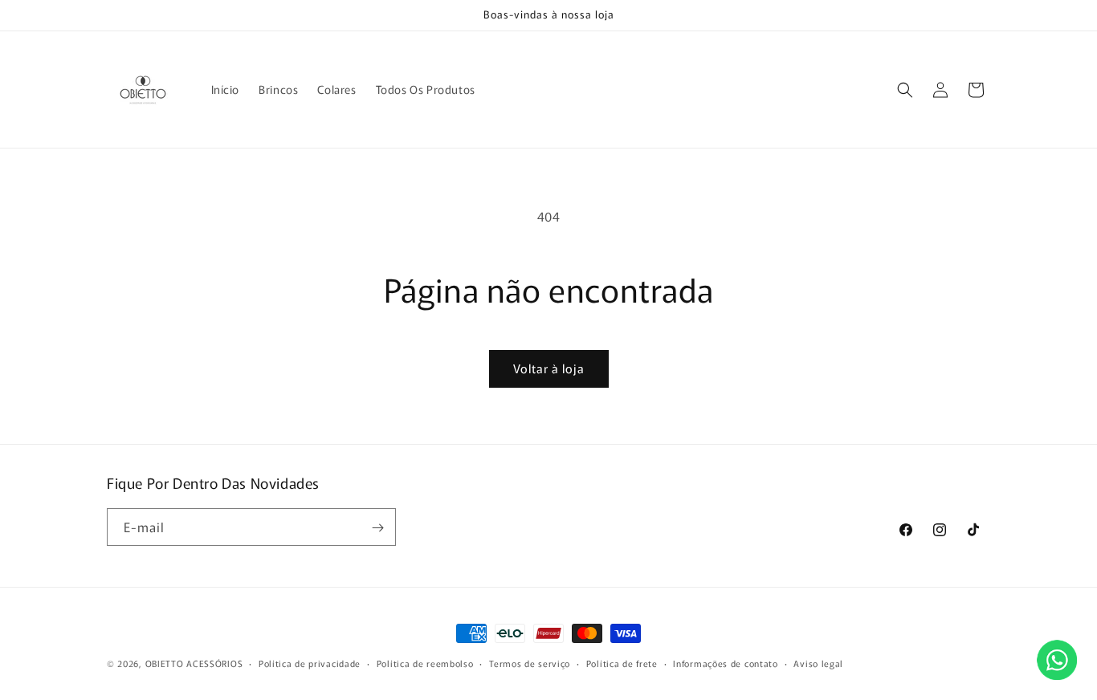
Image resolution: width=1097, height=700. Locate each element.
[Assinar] (377, 528)
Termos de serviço (529, 662)
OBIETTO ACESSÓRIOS (194, 663)
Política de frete (622, 662)
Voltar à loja (549, 368)
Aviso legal (818, 662)
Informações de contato (725, 662)
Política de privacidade (310, 662)
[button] (905, 90)
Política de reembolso (425, 662)
